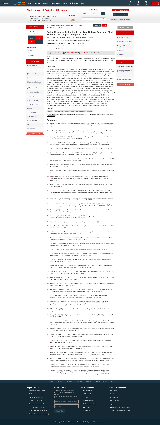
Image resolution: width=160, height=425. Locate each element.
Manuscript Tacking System (37, 390)
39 (48, 352)
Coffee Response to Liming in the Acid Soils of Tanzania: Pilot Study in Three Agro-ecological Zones (80, 33)
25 (48, 265)
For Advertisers (33, 116)
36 (48, 334)
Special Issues (55, 3)
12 (48, 190)
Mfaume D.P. (80, 37)
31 (48, 301)
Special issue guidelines (124, 79)
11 (47, 184)
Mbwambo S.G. (61, 37)
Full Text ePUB (89, 53)
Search (130, 4)
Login (138, 4)
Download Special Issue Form (121, 410)
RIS (30, 50)
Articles (45, 3)
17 (48, 222)
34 (48, 321)
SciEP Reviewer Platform (36, 407)
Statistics (121, 50)
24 (48, 259)
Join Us (87, 407)
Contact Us (88, 390)
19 (48, 232)
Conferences (74, 3)
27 (48, 277)
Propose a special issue (121, 15)
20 (48, 237)
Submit (155, 3)
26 (48, 271)
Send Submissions (90, 404)
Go (103, 13)
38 (48, 346)
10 (48, 176)
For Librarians (32, 120)
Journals (37, 3)
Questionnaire (89, 400)
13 (48, 198)
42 (48, 370)
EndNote (32, 55)
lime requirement (80, 111)
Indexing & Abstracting (35, 74)
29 (48, 289)
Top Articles (122, 46)
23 (48, 253)
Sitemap (87, 410)
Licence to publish (33, 92)
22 (48, 249)
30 (48, 295)
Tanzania (89, 111)
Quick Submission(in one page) (38, 410)
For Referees (32, 112)
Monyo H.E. (71, 37)
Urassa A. (91, 37)
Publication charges (33, 104)
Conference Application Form (37, 404)
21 (48, 243)
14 (48, 204)
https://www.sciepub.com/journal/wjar (42, 18)
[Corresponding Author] (54, 37)
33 (48, 315)
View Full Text (55, 53)
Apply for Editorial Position (36, 394)
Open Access (114, 404)
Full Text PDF (69, 53)
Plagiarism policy (33, 88)
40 (48, 358)
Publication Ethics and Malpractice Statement (34, 83)
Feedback (88, 394)
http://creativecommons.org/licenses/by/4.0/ (73, 116)
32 (48, 309)
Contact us (31, 129)
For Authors (113, 390)
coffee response (59, 111)
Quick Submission (35, 134)
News (82, 3)
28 (48, 283)
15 (48, 210)
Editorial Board (33, 70)
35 (48, 328)
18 (48, 226)
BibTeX (31, 52)
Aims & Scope (32, 65)
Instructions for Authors (35, 78)
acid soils (50, 111)
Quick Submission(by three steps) (39, 414)
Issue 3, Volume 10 (34, 27)
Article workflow (33, 100)
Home (29, 3)
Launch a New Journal (35, 400)
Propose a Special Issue (36, 397)
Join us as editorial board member (121, 19)
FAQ (29, 124)
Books (65, 3)
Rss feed (121, 54)
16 (48, 216)
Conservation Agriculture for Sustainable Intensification (124, 71)
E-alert (146, 4)
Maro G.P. (50, 37)
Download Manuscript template (121, 407)
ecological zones (69, 111)
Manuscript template (126, 27)
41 (48, 364)
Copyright (31, 96)
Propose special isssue (125, 84)
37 (48, 340)
